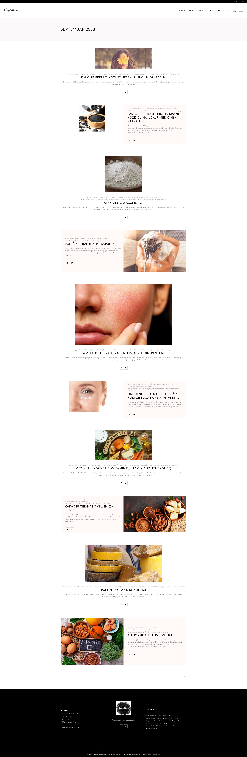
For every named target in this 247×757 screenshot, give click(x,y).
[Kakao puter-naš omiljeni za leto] (155, 514)
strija (108, 503)
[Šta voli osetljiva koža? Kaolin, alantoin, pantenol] (123, 314)
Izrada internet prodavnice (132, 754)
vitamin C (177, 388)
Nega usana (98, 465)
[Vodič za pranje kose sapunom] (155, 251)
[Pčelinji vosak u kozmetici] (123, 563)
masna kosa (68, 241)
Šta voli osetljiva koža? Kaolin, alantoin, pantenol (123, 353)
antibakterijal (84, 199)
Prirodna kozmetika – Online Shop (90, 748)
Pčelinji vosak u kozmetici (123, 589)
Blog (123, 748)
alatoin (135, 350)
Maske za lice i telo (138, 108)
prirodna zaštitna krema (134, 199)
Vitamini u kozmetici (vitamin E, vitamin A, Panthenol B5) (123, 468)
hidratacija (159, 74)
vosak (175, 587)
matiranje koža (153, 111)
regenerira (164, 587)
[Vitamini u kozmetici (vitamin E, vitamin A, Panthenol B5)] (123, 445)
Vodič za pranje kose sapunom (91, 243)
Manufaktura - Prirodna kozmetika (135, 74)
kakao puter (94, 503)
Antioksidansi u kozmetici (150, 635)
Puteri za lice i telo (115, 74)
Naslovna (67, 748)
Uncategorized (120, 197)
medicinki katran (163, 111)
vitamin (162, 465)
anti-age (135, 388)
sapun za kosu (107, 241)
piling (170, 74)
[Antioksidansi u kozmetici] (92, 641)
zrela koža (131, 391)
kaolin (146, 350)
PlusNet (144, 754)
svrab (172, 350)
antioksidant (140, 632)
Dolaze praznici (164, 715)
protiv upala (157, 587)
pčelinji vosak (149, 587)
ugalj (179, 111)
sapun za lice (173, 111)
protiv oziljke (102, 503)
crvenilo (140, 350)
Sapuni (151, 108)
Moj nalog (238, 1)
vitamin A (168, 465)
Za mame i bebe (130, 197)
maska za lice (136, 111)
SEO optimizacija (154, 754)
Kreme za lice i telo (87, 74)
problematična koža (161, 199)
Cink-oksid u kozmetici (123, 202)
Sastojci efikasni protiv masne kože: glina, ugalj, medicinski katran (154, 117)
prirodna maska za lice (119, 199)
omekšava (141, 587)
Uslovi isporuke (177, 748)
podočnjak (155, 388)
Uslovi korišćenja (158, 748)
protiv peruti (98, 241)
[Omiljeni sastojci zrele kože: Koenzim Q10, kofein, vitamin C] (92, 396)
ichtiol (129, 111)
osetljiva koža (108, 199)
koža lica (165, 74)
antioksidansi (132, 632)
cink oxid (92, 199)
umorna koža (170, 388)
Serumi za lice (123, 465)
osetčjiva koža (152, 350)
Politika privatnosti (138, 748)
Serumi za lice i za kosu (155, 726)
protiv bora (161, 388)
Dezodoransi (95, 197)
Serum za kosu (79, 238)
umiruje (170, 587)
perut (92, 241)
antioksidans (68, 503)
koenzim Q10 (142, 388)
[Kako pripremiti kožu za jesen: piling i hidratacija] (123, 58)
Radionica (113, 748)
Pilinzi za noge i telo (104, 74)
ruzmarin (159, 632)
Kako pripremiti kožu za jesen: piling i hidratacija (123, 77)
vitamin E (175, 465)
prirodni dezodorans (148, 199)
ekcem (80, 503)
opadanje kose (77, 241)
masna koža (144, 111)
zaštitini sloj (181, 587)
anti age (130, 388)
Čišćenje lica (77, 74)
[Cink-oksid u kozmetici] (123, 174)
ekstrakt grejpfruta (150, 632)
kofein (149, 388)
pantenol (160, 350)
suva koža (176, 74)
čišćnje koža (151, 74)
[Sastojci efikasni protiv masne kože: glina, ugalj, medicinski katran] (92, 118)
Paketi (95, 74)
